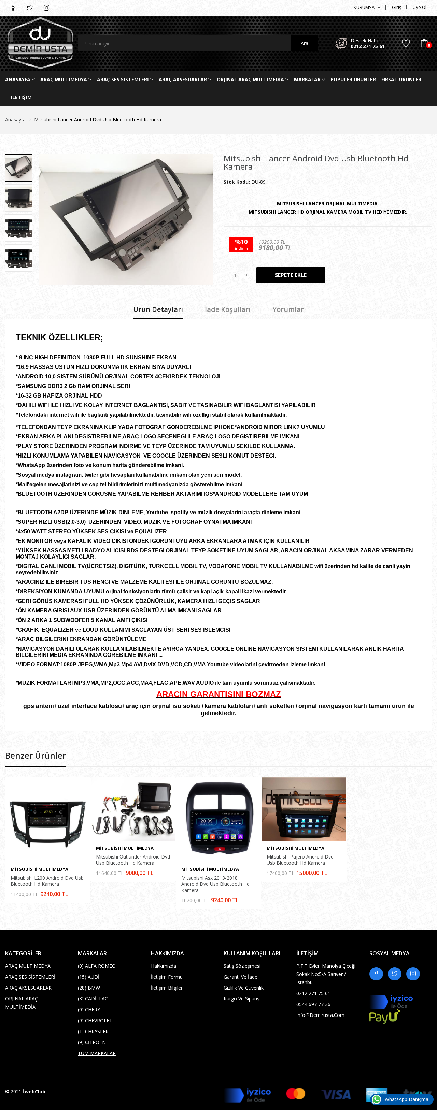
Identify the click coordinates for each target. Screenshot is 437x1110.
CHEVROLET (95, 1020)
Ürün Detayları (158, 309)
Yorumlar (288, 309)
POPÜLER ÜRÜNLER (353, 79)
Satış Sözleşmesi (242, 966)
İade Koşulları (228, 309)
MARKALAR (308, 79)
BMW (89, 987)
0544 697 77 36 (313, 1004)
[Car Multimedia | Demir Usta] (36, 43)
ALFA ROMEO (97, 966)
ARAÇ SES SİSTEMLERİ (123, 79)
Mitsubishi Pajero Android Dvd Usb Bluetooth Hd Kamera (300, 860)
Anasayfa (18, 79)
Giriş (396, 7)
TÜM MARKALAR (97, 1053)
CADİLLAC (93, 998)
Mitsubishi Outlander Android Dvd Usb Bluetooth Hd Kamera (133, 860)
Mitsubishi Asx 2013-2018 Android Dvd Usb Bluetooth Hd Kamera (215, 884)
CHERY (89, 1009)
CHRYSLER (93, 1031)
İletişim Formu (167, 977)
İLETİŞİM (21, 97)
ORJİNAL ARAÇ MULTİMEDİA (251, 79)
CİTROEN (92, 1042)
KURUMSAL (366, 7)
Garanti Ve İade (240, 977)
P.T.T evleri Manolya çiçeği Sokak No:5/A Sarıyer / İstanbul (325, 974)
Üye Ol (419, 7)
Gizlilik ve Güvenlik (244, 987)
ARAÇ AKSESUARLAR (183, 79)
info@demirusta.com (320, 1015)
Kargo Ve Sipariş (241, 998)
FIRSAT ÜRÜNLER (401, 79)
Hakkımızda (163, 966)
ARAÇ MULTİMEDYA (64, 79)
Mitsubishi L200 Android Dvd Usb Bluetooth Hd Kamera (47, 881)
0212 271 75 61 (368, 46)
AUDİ (88, 977)
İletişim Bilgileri (167, 987)
